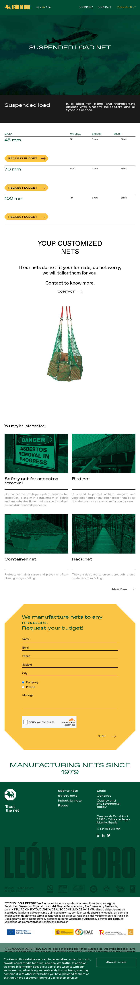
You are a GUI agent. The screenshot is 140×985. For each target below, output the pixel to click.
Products (124, 7)
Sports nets (68, 790)
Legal (101, 790)
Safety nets (67, 795)
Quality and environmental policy (108, 803)
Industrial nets (70, 800)
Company (86, 7)
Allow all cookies (116, 962)
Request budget (22, 158)
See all (119, 588)
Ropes (63, 805)
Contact (104, 7)
